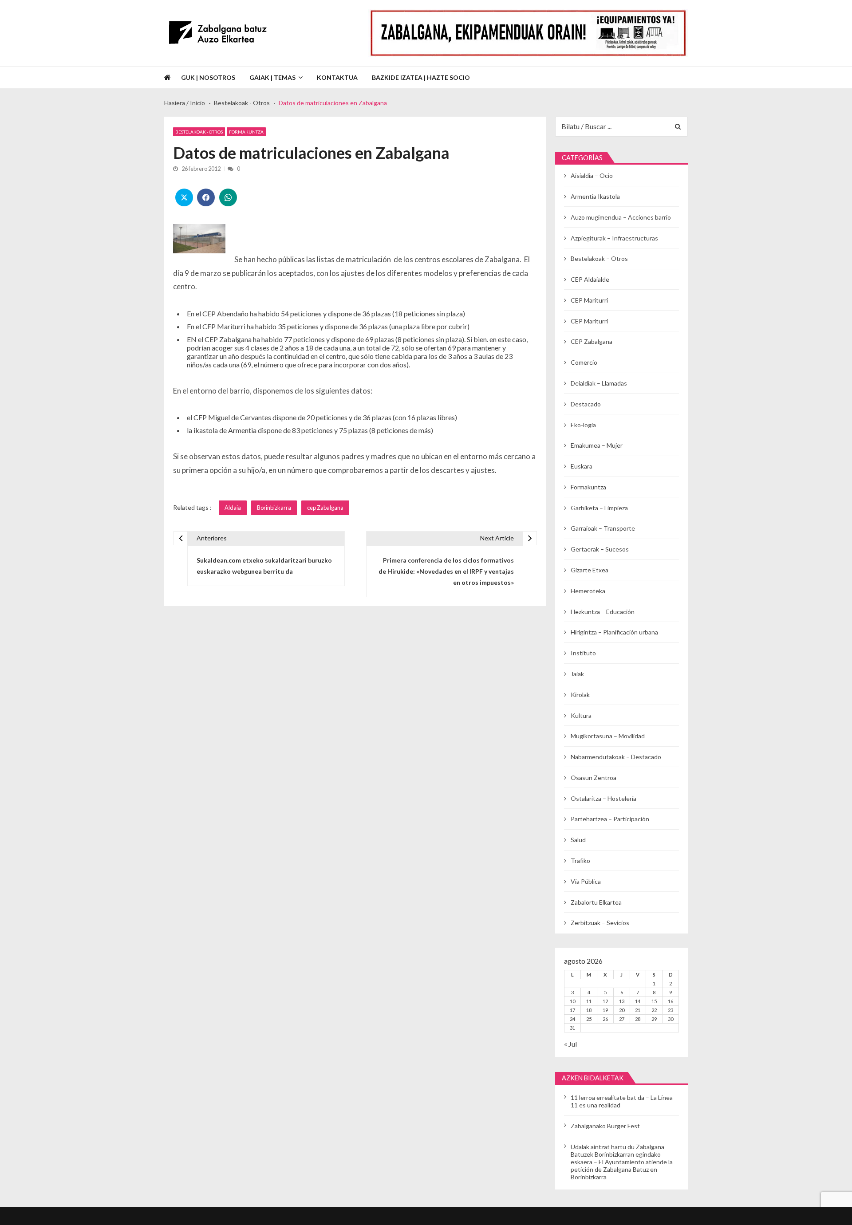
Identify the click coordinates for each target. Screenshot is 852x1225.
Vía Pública (586, 881)
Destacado (586, 404)
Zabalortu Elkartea (596, 902)
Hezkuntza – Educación (603, 611)
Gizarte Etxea (589, 570)
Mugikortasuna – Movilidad (608, 736)
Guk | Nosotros (208, 77)
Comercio (584, 362)
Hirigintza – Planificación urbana (614, 632)
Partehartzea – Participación (610, 819)
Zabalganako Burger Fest (605, 1126)
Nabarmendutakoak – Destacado (616, 756)
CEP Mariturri (589, 300)
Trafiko (580, 860)
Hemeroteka (588, 591)
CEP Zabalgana (591, 341)
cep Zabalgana (325, 507)
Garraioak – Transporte (603, 528)
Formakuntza (246, 131)
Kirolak (580, 694)
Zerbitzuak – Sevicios (600, 922)
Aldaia (233, 507)
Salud (578, 839)
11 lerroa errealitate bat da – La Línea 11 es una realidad (622, 1101)
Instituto (583, 653)
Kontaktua (337, 77)
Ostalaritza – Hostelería (603, 798)
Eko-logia (583, 425)
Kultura (581, 715)
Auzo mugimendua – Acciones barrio (621, 217)
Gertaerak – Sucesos (600, 549)
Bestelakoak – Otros (599, 258)
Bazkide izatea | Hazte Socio (421, 77)
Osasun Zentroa (593, 777)
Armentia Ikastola (595, 196)
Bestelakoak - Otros (199, 131)
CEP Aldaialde (590, 279)
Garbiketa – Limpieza (599, 508)
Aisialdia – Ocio (592, 175)
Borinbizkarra (274, 507)
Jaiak (577, 673)
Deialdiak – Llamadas (599, 383)
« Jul (570, 1044)
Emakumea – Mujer (597, 445)
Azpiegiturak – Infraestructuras (614, 238)
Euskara (581, 466)
